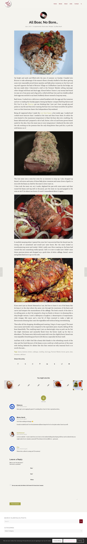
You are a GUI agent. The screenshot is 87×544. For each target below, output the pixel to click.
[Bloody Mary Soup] (1, 272)
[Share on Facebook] (18, 363)
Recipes (51, 26)
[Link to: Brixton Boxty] (58, 384)
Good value (45, 26)
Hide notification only (69, 540)
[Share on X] (25, 363)
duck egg (47, 352)
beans (20, 352)
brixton (30, 352)
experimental (37, 26)
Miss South (59, 26)
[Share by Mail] (69, 363)
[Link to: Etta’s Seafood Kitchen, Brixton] (38, 385)
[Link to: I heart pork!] (9, 384)
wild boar (23, 354)
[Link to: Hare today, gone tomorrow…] (19, 385)
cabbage (35, 352)
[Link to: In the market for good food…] (48, 385)
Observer (31, 104)
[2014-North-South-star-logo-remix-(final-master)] (8, 4)
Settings (80, 540)
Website (32, 479)
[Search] (81, 4)
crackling (41, 352)
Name (31, 468)
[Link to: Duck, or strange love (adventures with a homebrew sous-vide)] (28, 385)
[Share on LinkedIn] (47, 363)
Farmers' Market (56, 352)
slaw (71, 352)
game (67, 352)
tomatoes (17, 354)
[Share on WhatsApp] (32, 363)
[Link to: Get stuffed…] (68, 385)
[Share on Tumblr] (54, 363)
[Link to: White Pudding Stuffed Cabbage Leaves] (78, 385)
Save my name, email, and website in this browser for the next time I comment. (28, 485)
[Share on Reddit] (61, 363)
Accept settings (57, 540)
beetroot (24, 352)
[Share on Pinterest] (40, 363)
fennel (63, 352)
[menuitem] (55, 4)
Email (31, 474)
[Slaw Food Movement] (85, 272)
